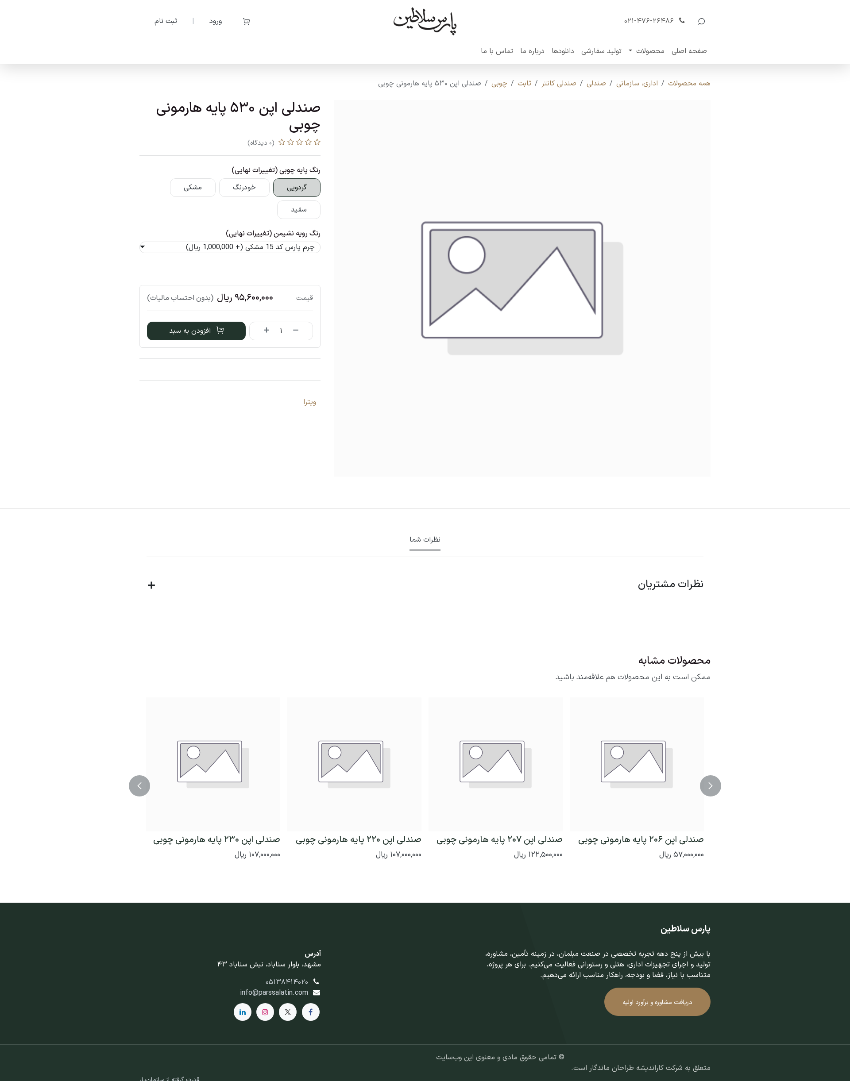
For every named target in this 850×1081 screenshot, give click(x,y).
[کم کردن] (301, 331)
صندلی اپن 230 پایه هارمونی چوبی (502, 839)
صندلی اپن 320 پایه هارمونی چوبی (213, 839)
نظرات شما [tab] (425, 540)
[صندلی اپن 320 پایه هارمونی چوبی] (210, 764)
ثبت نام (166, 21)
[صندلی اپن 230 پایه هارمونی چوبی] (499, 764)
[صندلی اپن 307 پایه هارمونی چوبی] (351, 764)
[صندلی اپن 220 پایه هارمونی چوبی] (640, 764)
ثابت (524, 83)
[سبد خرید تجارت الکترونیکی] (246, 21)
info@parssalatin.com (274, 993)
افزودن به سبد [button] (191, 331)
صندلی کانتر (558, 83)
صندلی (596, 83)
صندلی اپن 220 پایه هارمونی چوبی (644, 839)
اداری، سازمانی (637, 83)
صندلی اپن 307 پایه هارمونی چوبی (354, 839)
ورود (215, 21)
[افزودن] (262, 331)
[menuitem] (689, 51)
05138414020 (287, 982)
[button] (701, 21)
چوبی (499, 83)
